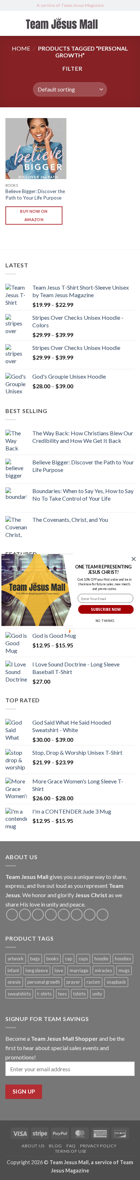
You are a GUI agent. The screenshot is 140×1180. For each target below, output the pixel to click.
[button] (103, 569)
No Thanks (105, 621)
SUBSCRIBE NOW (106, 609)
